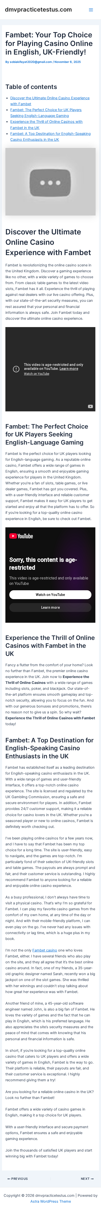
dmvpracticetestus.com (38, 9)
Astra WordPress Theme (50, 1201)
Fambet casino (44, 950)
